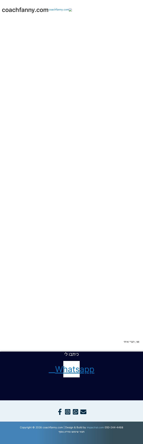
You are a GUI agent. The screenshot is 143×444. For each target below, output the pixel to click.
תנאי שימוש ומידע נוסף (72, 431)
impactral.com (95, 427)
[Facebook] (60, 412)
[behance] (83, 412)
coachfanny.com (25, 9)
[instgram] (68, 412)
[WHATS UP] (75, 412)
